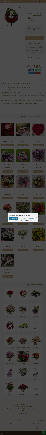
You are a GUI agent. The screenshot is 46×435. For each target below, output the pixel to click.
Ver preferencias (32, 218)
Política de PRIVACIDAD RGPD (26, 220)
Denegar (23, 218)
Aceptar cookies (14, 218)
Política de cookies (18, 220)
